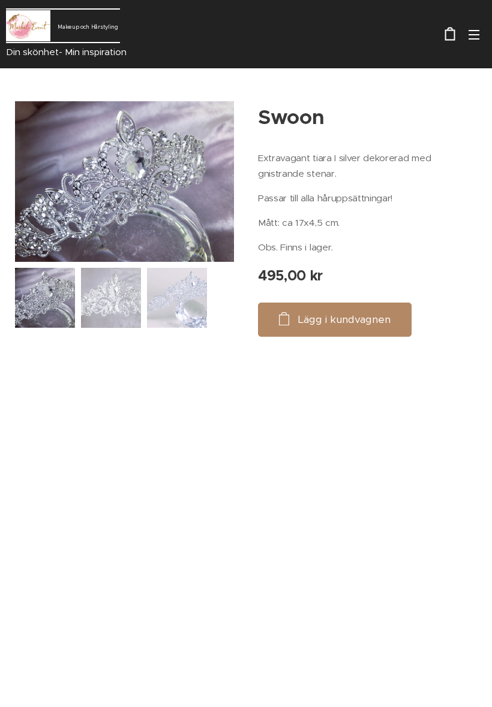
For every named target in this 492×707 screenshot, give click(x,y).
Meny (474, 34)
